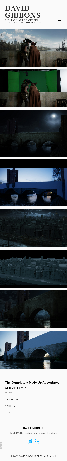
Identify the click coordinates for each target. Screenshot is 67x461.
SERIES (8, 392)
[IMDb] (36, 441)
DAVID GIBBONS (33, 428)
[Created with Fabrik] (1, 445)
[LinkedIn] (30, 441)
